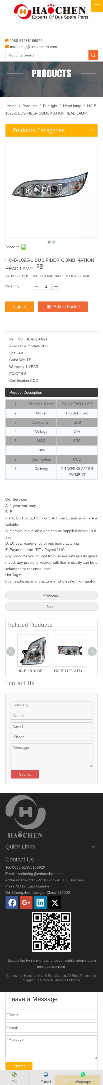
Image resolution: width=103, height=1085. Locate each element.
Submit (25, 774)
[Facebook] (12, 902)
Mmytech (46, 980)
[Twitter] (54, 902)
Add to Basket (67, 306)
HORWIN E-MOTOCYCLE (24, 988)
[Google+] (26, 902)
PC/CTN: (16, 373)
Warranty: (17, 367)
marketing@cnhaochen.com (33, 47)
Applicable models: (25, 346)
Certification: (19, 380)
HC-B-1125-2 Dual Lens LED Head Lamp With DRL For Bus (70, 671)
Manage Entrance (67, 980)
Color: (14, 360)
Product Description (26, 392)
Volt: (12, 353)
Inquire (19, 306)
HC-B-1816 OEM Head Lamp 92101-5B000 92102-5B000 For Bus (33, 671)
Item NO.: (17, 339)
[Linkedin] (40, 902)
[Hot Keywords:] (93, 55)
